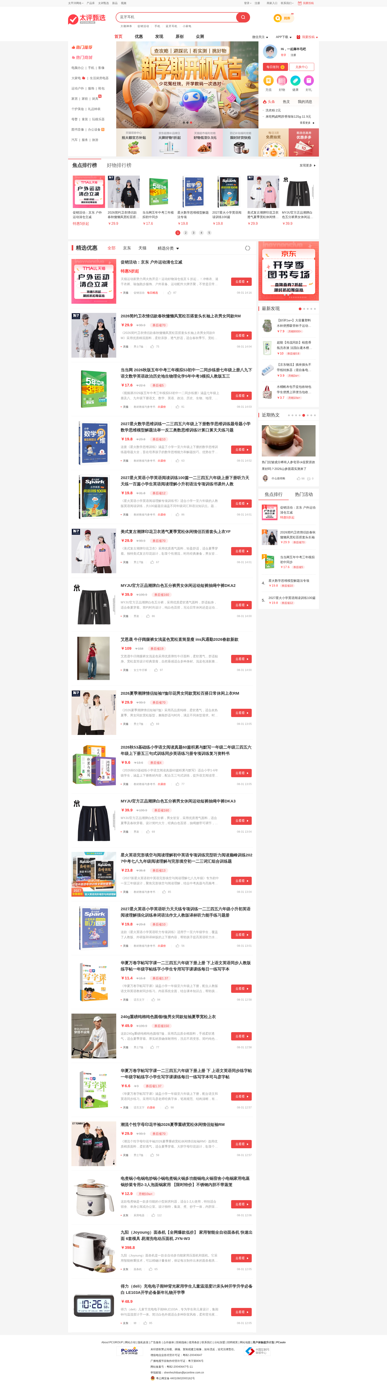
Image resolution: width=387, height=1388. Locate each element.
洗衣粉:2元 (273, 110)
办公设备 (94, 129)
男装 (136, 616)
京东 (127, 248)
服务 (85, 140)
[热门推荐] (92, 47)
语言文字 (139, 999)
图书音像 (77, 129)
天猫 (142, 248)
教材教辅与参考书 (144, 406)
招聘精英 (232, 1342)
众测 (200, 36)
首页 (118, 36)
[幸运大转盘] (273, 142)
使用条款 (194, 1342)
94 (158, 999)
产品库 (91, 3)
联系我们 (207, 1342)
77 (183, 784)
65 (156, 1269)
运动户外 (77, 88)
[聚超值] (86, 19)
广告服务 (155, 1342)
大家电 (76, 78)
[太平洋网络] (129, 1349)
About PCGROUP (112, 1342)
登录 (246, 3)
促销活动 (143, 26)
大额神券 (126, 26)
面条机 (138, 1269)
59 (157, 1155)
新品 (115, 3)
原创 (180, 36)
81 (183, 406)
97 (161, 670)
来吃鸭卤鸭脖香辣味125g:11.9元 (288, 116)
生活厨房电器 (99, 78)
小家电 (187, 26)
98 (172, 1107)
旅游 (95, 140)
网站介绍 (130, 1342)
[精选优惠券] (304, 142)
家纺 (85, 98)
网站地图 (245, 1342)
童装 (85, 119)
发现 (159, 36)
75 (157, 346)
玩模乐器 (98, 119)
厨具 (95, 98)
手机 (157, 26)
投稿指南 (181, 1342)
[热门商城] (92, 57)
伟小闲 (276, 478)
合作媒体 (168, 1342)
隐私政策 (143, 1342)
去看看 (240, 281)
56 (183, 945)
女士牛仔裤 (140, 670)
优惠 (139, 36)
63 (183, 460)
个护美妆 (77, 109)
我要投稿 (308, 3)
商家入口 (272, 3)
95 (150, 1323)
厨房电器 (139, 1215)
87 (174, 292)
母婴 (74, 119)
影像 (101, 68)
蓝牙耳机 (171, 26)
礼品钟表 (94, 109)
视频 (123, 3)
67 (157, 562)
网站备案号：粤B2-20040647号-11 (171, 1366)
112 (159, 1215)
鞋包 (101, 88)
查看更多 (305, 122)
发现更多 (306, 165)
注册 (257, 3)
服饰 (91, 88)
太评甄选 (103, 3)
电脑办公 (77, 68)
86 (183, 514)
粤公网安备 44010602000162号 (175, 1378)
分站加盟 (219, 1342)
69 (157, 724)
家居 (74, 98)
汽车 (74, 140)
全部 (112, 248)
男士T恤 (138, 346)
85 (169, 891)
